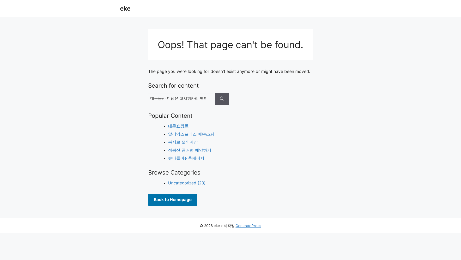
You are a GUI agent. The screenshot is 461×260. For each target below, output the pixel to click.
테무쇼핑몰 (178, 126)
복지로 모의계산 (183, 142)
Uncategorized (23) (187, 183)
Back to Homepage (173, 199)
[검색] (222, 99)
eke (125, 8)
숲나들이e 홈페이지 (186, 158)
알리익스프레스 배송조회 (191, 134)
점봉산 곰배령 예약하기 (189, 150)
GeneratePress (248, 225)
